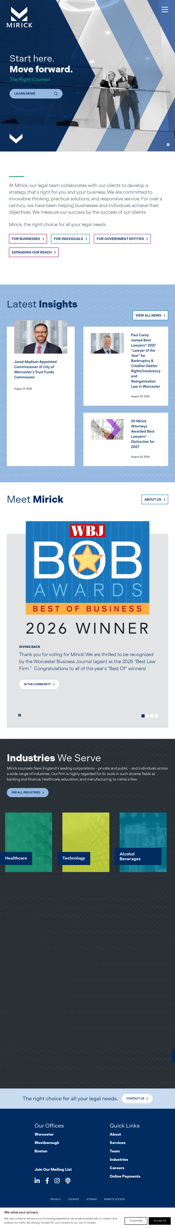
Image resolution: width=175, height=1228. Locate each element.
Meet (35, 499)
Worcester (44, 1134)
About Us (152, 499)
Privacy (55, 1199)
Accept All (160, 1221)
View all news (148, 315)
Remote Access (114, 1199)
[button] (143, 715)
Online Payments (125, 1176)
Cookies (73, 1199)
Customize (136, 1221)
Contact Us (135, 1098)
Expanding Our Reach (32, 252)
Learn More (24, 93)
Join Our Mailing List (53, 1169)
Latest (42, 304)
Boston (41, 1151)
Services (118, 1142)
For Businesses (26, 239)
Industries (119, 1159)
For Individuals (68, 239)
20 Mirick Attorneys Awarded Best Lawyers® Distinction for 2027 (142, 434)
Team (115, 1151)
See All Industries (26, 792)
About (115, 1134)
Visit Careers (34, 664)
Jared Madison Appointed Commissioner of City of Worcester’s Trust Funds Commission (35, 370)
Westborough (47, 1142)
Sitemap (91, 1199)
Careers (117, 1168)
